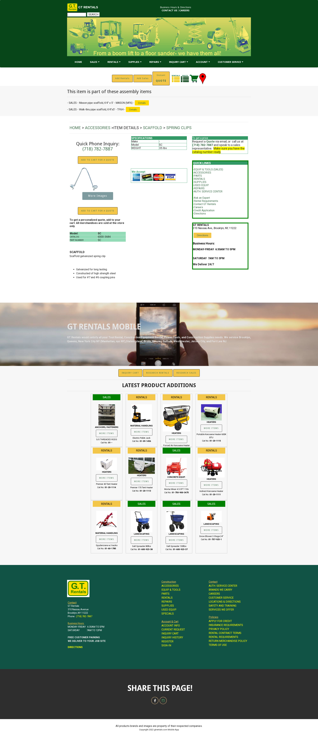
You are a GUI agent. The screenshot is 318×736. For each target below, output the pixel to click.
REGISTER (167, 641)
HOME (78, 61)
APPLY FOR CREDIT (220, 621)
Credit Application (204, 210)
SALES (93, 61)
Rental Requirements (206, 201)
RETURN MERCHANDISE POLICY (228, 641)
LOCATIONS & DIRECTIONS (225, 601)
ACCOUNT (202, 61)
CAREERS (184, 10)
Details (142, 102)
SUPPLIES (133, 61)
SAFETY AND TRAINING (222, 605)
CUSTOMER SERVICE (229, 61)
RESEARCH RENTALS (157, 373)
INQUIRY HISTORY (172, 637)
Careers (198, 207)
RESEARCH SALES (186, 373)
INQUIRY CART (177, 61)
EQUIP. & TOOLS (170, 589)
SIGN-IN (166, 645)
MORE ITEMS (106, 433)
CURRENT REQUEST (173, 629)
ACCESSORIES (202, 172)
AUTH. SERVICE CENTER (208, 191)
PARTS (198, 175)
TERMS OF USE (218, 645)
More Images (97, 195)
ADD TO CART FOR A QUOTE (97, 160)
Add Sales (143, 78)
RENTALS (112, 61)
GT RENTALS (88, 7)
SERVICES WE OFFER (221, 609)
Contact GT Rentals (205, 204)
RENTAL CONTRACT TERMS (225, 633)
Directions (200, 213)
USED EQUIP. (201, 185)
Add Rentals (122, 78)
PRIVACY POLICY (219, 629)
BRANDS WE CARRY (220, 589)
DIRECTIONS (75, 647)
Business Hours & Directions (175, 7)
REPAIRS (154, 61)
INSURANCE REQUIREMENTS (226, 625)
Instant (161, 78)
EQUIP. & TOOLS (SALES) (208, 169)
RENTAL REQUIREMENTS (223, 637)
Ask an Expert (202, 197)
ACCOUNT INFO (170, 625)
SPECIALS (167, 613)
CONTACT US (169, 10)
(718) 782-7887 (97, 149)
